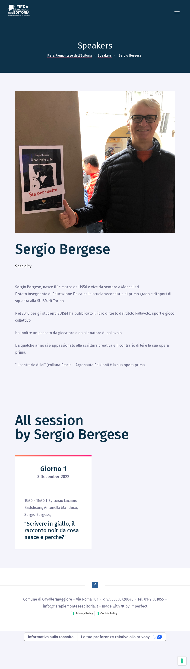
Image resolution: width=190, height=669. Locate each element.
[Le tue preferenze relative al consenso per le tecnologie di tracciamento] (181, 660)
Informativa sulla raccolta (50, 636)
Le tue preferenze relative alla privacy (115, 636)
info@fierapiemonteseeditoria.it (70, 606)
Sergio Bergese (37, 514)
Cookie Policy (108, 613)
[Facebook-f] (95, 585)
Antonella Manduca (60, 507)
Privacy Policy (84, 613)
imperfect (138, 606)
